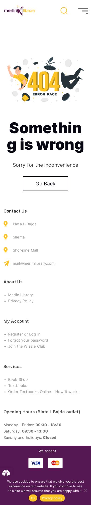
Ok (33, 498)
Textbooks (17, 385)
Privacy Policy (21, 301)
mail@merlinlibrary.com (34, 263)
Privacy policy (52, 498)
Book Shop (18, 379)
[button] (6, 474)
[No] (85, 490)
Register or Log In (24, 334)
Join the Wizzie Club (26, 346)
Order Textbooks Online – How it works (43, 391)
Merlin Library (20, 294)
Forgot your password (28, 340)
